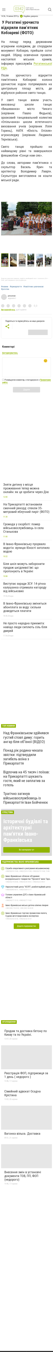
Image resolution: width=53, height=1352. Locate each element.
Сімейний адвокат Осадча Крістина (22, 1093)
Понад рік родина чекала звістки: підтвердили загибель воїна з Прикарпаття (23, 757)
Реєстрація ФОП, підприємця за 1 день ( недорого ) (26, 1075)
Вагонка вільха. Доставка (22, 1133)
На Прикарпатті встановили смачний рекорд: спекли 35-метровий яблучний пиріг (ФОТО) (26, 508)
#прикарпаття (16, 286)
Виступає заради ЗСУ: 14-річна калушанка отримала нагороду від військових (24, 587)
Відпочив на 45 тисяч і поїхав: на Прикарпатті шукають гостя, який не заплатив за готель (26, 778)
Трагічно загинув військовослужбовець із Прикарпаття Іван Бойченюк (25, 797)
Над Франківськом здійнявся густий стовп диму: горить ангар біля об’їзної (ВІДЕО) (26, 737)
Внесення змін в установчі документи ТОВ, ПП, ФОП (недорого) (22, 1175)
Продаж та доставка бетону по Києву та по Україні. (25, 1033)
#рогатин (5, 289)
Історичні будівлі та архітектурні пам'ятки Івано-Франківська (25, 830)
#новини (4, 286)
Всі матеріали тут (26, 849)
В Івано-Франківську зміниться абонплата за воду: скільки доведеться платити (24, 607)
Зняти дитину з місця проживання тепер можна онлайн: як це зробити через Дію (26, 488)
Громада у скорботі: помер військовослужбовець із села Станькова (23, 527)
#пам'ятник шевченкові (33, 286)
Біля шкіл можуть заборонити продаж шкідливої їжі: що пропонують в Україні (24, 567)
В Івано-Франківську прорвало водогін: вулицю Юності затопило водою (26, 547)
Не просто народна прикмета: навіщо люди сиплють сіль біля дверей (25, 627)
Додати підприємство (26, 926)
